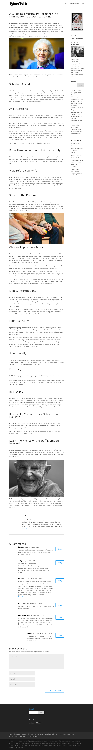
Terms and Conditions (66, 734)
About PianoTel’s (14, 734)
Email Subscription (51, 734)
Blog (65, 3)
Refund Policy (34, 736)
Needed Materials (74, 3)
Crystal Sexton (23, 615)
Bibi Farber (22, 579)
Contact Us (23, 736)
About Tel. (25, 528)
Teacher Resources (37, 734)
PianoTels (31, 633)
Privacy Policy (13, 736)
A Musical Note (75, 143)
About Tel (25, 734)
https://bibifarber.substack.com (27, 597)
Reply (59, 549)
